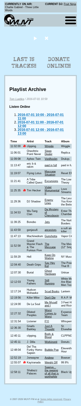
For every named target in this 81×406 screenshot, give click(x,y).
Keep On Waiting (50, 256)
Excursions (51, 181)
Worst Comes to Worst (50, 313)
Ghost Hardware (50, 272)
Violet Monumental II (52, 190)
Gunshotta (51, 236)
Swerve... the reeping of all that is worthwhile (52, 372)
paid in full (51, 165)
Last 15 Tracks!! (24, 62)
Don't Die (50, 297)
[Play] (35, 38)
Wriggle (49, 146)
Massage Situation (50, 173)
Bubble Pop (52, 349)
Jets (47, 222)
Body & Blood (49, 335)
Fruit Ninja (70, 4)
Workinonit (51, 341)
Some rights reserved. (51, 399)
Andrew (49, 357)
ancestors (50, 229)
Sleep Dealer (48, 152)
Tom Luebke (16, 99)
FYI (47, 321)
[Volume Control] (47, 38)
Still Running (49, 282)
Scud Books (52, 291)
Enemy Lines (49, 201)
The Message (50, 245)
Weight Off (51, 362)
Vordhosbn (51, 158)
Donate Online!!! (59, 62)
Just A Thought (49, 328)
